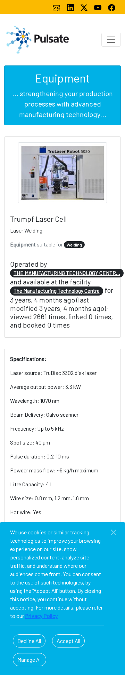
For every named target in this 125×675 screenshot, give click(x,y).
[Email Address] (57, 6)
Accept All (68, 640)
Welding (74, 244)
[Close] (113, 532)
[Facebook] (111, 6)
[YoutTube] (98, 6)
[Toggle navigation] (111, 40)
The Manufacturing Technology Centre (57, 291)
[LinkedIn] (71, 6)
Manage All (29, 659)
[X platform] (85, 6)
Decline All (29, 640)
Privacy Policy (41, 615)
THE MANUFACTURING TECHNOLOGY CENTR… (67, 273)
